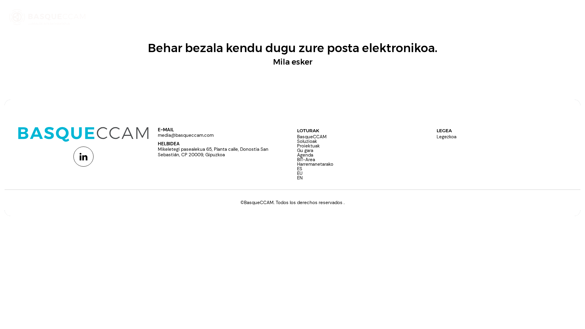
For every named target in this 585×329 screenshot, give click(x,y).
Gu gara (305, 150)
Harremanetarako (315, 164)
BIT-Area (306, 160)
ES (299, 169)
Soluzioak (307, 141)
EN (300, 178)
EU (300, 173)
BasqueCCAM (312, 137)
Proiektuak (308, 146)
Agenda (305, 155)
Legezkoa (446, 137)
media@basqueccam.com (186, 135)
